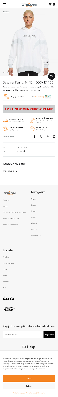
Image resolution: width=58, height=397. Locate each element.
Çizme (33, 199)
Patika (33, 211)
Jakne (33, 205)
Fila (4, 287)
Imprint (43, 393)
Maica (34, 229)
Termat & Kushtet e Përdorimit (14, 212)
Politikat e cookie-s (19, 393)
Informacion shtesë (14, 164)
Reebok (6, 281)
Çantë (33, 217)
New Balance (8, 263)
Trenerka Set (36, 235)
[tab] (29, 164)
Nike (5, 269)
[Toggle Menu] (4, 4)
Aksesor (34, 223)
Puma (5, 275)
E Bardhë (21, 151)
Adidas (6, 257)
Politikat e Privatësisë (32, 393)
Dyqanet (6, 200)
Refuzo (29, 386)
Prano (29, 378)
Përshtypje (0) (10, 171)
